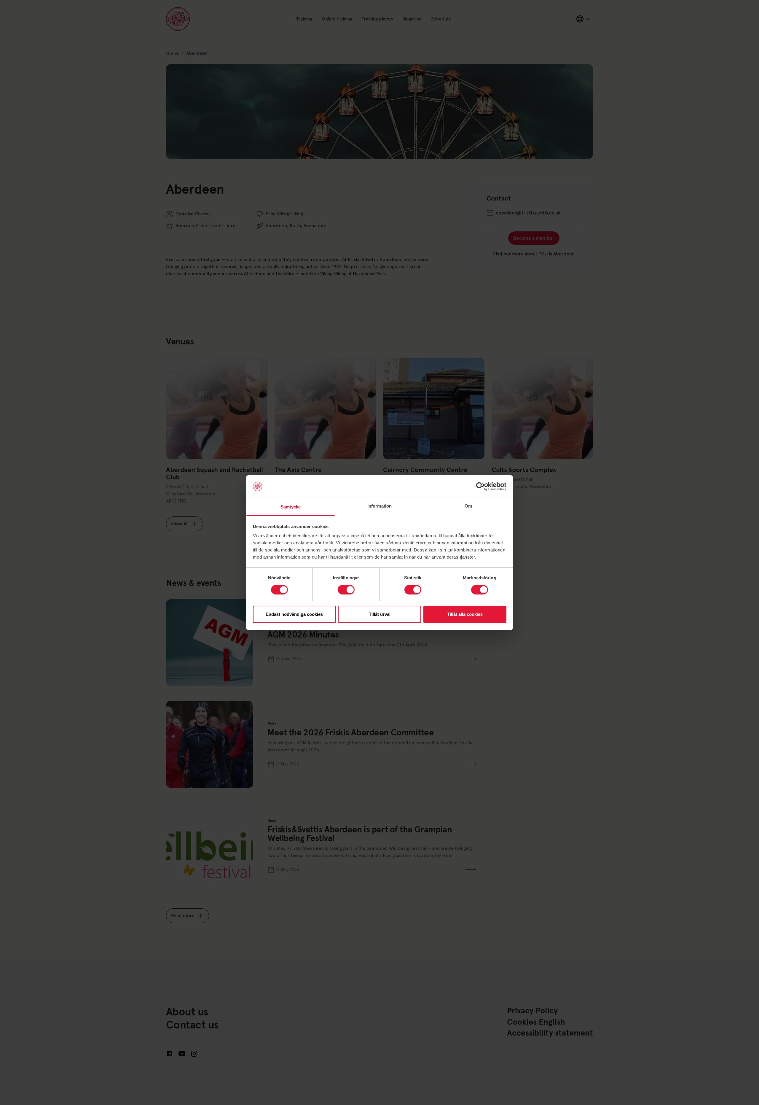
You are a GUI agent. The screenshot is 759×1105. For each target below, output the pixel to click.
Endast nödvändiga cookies (294, 614)
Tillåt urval (379, 614)
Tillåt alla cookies (465, 614)
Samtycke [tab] (290, 506)
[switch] (346, 589)
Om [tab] (468, 505)
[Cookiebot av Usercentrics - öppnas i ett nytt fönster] (480, 486)
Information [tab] (379, 505)
